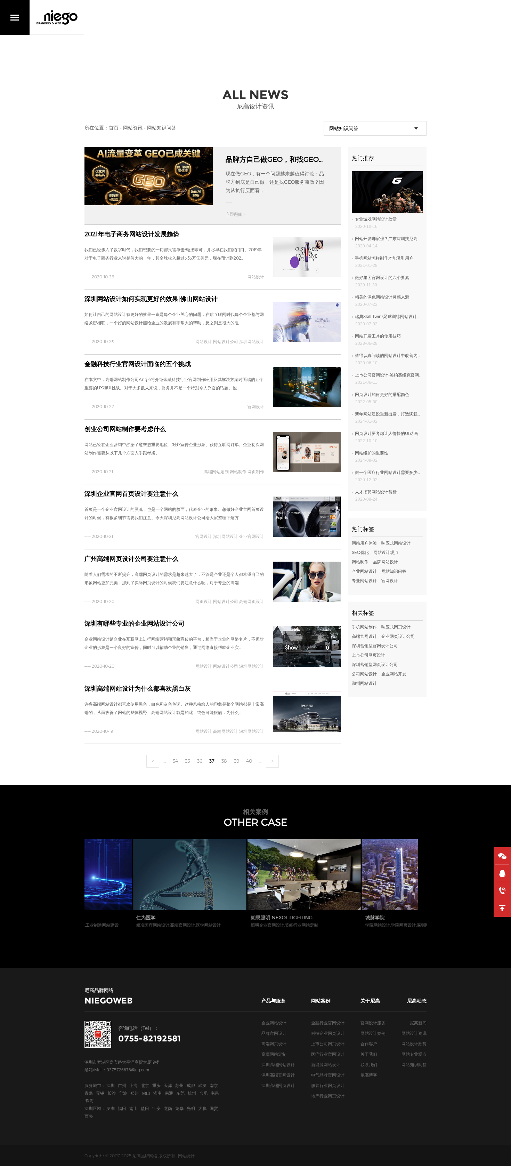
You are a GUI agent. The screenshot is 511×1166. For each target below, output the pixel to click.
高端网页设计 (273, 1043)
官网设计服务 (373, 1022)
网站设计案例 (373, 1033)
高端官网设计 (364, 636)
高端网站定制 (273, 1054)
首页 (114, 127)
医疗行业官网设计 (327, 1054)
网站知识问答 (161, 127)
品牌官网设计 (273, 1033)
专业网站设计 (364, 580)
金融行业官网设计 (327, 1022)
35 (187, 761)
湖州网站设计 (364, 683)
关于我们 (368, 1054)
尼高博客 (368, 1074)
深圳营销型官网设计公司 (375, 645)
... (164, 761)
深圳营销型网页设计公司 (375, 664)
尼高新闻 (418, 1022)
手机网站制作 (364, 626)
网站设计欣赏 (414, 1043)
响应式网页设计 (396, 626)
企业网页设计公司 (398, 636)
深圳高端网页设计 (278, 1085)
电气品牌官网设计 (327, 1074)
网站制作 (360, 561)
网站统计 (186, 1155)
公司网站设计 (364, 673)
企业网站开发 (393, 673)
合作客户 (368, 1043)
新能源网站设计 (325, 1064)
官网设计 (389, 580)
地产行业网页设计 (327, 1095)
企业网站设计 (364, 571)
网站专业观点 (414, 1054)
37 (211, 761)
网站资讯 (133, 127)
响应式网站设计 (396, 542)
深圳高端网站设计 (278, 1064)
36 (199, 761)
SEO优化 (360, 552)
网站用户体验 (364, 542)
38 (224, 761)
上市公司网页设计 (368, 654)
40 (249, 761)
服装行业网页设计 (327, 1085)
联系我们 (368, 1064)
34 (175, 761)
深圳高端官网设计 (278, 1074)
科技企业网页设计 (327, 1033)
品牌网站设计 (385, 561)
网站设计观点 (385, 552)
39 (236, 761)
